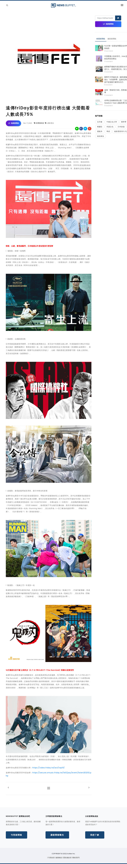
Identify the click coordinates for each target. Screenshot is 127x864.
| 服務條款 (59, 857)
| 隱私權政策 (67, 857)
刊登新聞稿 (16, 834)
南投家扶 (100, 136)
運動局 (99, 131)
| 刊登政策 (51, 857)
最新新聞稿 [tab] (112, 38)
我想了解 (94, 834)
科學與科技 (40, 123)
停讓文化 (110, 127)
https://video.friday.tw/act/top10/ (48, 767)
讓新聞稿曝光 (57, 834)
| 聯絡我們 (75, 857)
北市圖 (99, 122)
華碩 (108, 131)
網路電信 (50, 123)
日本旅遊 (121, 127)
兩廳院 (99, 127)
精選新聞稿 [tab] (100, 38)
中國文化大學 (112, 122)
